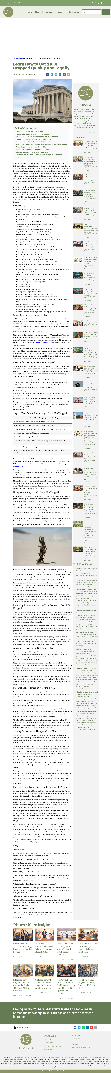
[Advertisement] (55, 31)
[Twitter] (98, 3)
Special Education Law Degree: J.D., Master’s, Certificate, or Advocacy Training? (66, 949)
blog (21, 58)
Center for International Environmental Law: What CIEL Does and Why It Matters (90, 352)
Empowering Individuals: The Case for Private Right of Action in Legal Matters (91, 417)
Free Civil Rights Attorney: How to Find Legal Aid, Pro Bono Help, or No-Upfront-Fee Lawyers (90, 194)
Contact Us (74, 12)
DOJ (44, 510)
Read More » (87, 152)
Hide (35, 128)
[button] (47, 74)
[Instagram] (95, 3)
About (60, 12)
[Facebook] (92, 3)
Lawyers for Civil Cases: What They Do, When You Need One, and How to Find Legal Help (91, 228)
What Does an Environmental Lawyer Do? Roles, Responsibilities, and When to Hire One (90, 508)
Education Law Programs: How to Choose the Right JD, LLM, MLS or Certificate (90, 161)
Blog (37, 12)
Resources (47, 12)
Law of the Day (19, 74)
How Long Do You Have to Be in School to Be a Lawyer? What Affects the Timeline (90, 490)
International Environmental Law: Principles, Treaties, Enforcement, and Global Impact (90, 551)
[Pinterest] (101, 3)
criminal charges (19, 466)
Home (29, 12)
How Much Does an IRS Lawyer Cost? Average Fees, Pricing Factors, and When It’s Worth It (91, 472)
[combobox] (91, 12)
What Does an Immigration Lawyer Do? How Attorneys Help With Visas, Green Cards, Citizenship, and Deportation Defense (90, 437)
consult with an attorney (45, 342)
